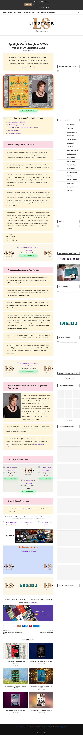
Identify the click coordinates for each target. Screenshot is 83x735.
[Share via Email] (37, 626)
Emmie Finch (71, 136)
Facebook (35, 444)
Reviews (10, 12)
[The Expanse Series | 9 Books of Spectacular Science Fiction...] (68, 549)
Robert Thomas (72, 179)
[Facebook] (34, 7)
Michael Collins (72, 172)
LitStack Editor (30, 50)
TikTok (8, 446)
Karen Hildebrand (72, 150)
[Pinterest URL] (61, 394)
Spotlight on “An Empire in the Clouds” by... (41, 710)
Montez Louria (71, 168)
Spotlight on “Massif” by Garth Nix (15, 710)
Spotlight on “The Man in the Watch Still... (41, 661)
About (33, 12)
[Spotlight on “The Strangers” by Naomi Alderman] (15, 676)
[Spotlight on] (68, 448)
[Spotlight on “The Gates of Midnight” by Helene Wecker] (41, 676)
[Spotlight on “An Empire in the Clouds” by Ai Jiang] (41, 700)
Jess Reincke (71, 143)
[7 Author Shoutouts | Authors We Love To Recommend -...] (68, 532)
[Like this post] (19, 626)
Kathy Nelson (71, 154)
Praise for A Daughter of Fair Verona (17, 125)
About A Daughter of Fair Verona (16, 122)
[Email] (46, 7)
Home (4, 12)
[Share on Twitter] (26, 626)
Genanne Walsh (72, 139)
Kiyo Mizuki (71, 157)
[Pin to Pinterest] (30, 626)
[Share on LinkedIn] (34, 626)
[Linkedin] (41, 7)
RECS (15, 12)
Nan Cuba (70, 176)
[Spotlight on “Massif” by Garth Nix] (15, 700)
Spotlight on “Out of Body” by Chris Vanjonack (15, 662)
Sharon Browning (72, 187)
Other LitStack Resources (14, 133)
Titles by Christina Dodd (14, 130)
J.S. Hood (70, 147)
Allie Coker (70, 125)
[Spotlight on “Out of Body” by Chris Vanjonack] (15, 651)
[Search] (79, 12)
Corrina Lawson (72, 132)
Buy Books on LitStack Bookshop (46, 12)
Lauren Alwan (71, 161)
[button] (33, 4)
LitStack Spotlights (26, 508)
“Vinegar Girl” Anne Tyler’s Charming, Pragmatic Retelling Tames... (42, 4)
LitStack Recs (32, 603)
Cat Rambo (70, 128)
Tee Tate (69, 190)
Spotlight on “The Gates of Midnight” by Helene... (41, 686)
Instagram (41, 444)
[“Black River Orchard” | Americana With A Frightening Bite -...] (68, 431)
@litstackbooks (68, 420)
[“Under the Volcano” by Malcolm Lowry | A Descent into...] (68, 515)
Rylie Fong (70, 183)
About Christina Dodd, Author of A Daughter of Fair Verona (23, 127)
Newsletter (27, 12)
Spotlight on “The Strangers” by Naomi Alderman (15, 686)
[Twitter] (43, 7)
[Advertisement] (68, 50)
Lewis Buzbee (71, 165)
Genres (19, 12)
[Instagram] (36, 7)
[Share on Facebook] (23, 626)
